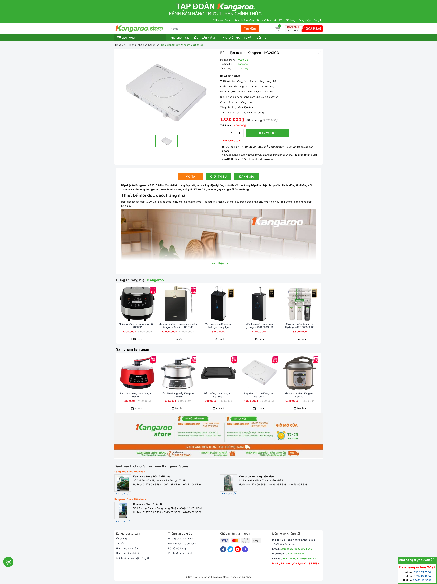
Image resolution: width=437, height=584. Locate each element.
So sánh (138, 339)
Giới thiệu (191, 37)
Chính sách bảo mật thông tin (133, 558)
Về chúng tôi (123, 538)
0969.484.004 (289, 558)
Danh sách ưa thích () (269, 20)
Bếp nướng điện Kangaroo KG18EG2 (218, 395)
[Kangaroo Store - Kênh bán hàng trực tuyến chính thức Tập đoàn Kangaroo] (139, 28)
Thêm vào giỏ (267, 133)
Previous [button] (108, 316)
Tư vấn (248, 37)
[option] (166, 91)
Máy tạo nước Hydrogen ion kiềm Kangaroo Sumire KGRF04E (178, 326)
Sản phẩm (208, 37)
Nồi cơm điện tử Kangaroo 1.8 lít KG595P (137, 326)
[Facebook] (223, 549)
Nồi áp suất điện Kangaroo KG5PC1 (300, 395)
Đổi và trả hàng (177, 548)
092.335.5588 (310, 563)
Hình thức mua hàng (127, 548)
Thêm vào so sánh (230, 140)
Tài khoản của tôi (222, 20)
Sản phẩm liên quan (132, 349)
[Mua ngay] (125, 303)
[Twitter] (230, 549)
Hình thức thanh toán (128, 553)
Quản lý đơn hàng (244, 20)
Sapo (249, 577)
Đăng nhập (305, 20)
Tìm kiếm (250, 28)
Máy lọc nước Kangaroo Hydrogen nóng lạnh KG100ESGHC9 (218, 326)
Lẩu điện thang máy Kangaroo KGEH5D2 (178, 395)
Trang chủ (174, 37)
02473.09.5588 (295, 553)
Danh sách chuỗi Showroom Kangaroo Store (151, 466)
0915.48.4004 (422, 576)
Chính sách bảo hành (180, 553)
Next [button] (328, 316)
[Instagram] (245, 549)
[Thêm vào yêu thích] (319, 52)
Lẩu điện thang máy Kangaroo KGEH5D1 (137, 395)
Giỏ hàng (290, 20)
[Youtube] (238, 549)
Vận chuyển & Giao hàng (182, 543)
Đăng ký (318, 20)
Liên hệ (261, 37)
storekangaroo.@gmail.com (296, 548)
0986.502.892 (309, 558)
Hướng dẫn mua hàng (180, 538)
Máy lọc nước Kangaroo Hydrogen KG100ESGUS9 (299, 326)
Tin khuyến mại (230, 37)
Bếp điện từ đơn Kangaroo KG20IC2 (259, 395)
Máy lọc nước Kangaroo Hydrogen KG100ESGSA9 (259, 326)
